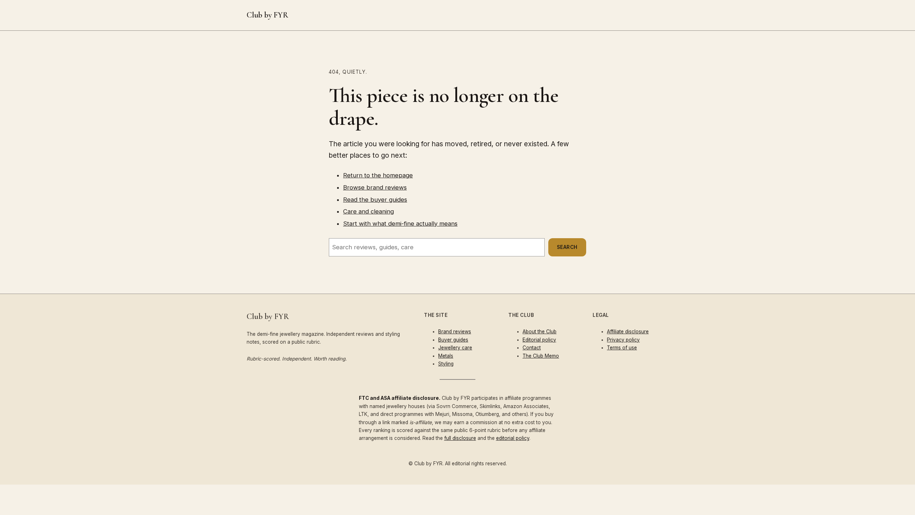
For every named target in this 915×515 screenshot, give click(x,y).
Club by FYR (267, 15)
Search (567, 247)
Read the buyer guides (375, 199)
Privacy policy (623, 340)
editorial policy (512, 438)
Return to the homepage (378, 175)
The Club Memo (541, 356)
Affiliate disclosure (628, 331)
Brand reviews (454, 331)
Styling (446, 364)
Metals (445, 356)
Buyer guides (453, 340)
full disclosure (460, 438)
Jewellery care (455, 347)
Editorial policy (539, 340)
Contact (532, 347)
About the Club (540, 331)
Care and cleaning (368, 211)
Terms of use (622, 347)
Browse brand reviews (375, 187)
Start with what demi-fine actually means (400, 223)
